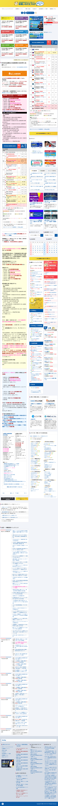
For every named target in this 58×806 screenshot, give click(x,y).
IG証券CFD (46, 487)
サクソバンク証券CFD (48, 488)
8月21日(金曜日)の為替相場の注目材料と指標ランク (21, 717)
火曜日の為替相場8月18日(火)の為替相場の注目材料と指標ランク (36, 759)
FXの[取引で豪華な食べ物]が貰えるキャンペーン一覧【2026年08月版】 (20, 593)
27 (49, 252)
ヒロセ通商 (49, 309)
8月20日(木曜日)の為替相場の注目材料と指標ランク (21, 699)
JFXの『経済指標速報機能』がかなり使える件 (20, 606)
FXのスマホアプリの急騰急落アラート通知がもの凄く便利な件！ (20, 557)
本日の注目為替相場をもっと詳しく (43, 133)
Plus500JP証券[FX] (35, 338)
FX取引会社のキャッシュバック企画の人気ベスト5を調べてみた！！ (20, 572)
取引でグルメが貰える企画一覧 (37, 186)
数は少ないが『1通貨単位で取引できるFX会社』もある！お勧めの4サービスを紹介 (20, 575)
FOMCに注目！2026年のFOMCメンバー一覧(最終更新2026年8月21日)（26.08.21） (50, 758)
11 (35, 248)
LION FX (32, 448)
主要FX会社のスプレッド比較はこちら (9, 515)
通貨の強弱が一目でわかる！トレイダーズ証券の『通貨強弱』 (20, 560)
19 (37, 250)
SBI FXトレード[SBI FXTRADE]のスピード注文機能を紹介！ (20, 609)
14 (42, 248)
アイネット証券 (33, 454)
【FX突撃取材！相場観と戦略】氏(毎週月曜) (21, 662)
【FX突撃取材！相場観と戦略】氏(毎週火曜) (21, 678)
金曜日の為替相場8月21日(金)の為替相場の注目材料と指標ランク (36, 772)
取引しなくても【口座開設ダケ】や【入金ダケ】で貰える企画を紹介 (20, 628)
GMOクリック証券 (34, 443)
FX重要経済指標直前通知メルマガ (10, 480)
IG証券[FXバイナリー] (48, 464)
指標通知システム (5, 755)
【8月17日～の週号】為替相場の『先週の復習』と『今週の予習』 (21, 668)
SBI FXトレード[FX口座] (35, 276)
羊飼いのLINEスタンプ (8, 471)
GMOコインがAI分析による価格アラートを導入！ (20, 546)
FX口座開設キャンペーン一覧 (9, 466)
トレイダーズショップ (35, 489)
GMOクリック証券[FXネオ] (37, 360)
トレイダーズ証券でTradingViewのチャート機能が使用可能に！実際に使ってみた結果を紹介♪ (20, 553)
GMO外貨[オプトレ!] (48, 466)
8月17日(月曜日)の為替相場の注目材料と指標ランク (21, 658)
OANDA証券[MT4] (47, 448)
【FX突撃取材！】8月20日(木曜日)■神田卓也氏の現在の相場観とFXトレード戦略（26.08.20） (50, 797)
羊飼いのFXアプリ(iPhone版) (9, 474)
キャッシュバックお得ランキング (50, 496)
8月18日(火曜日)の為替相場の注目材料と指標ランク (21, 675)
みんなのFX (51, 298)
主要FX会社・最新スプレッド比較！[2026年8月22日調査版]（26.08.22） (50, 748)
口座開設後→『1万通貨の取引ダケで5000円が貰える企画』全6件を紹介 (20, 625)
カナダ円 (12, 184)
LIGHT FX (49, 300)
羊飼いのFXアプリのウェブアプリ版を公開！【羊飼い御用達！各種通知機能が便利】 (20, 536)
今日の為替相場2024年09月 (22, 67)
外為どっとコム (5, 507)
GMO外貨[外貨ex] (35, 362)
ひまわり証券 (34, 387)
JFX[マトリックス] (35, 333)
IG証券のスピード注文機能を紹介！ (19, 595)
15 (44, 248)
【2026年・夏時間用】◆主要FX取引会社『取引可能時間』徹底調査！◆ (20, 543)
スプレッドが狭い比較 (35, 183)
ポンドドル (13, 166)
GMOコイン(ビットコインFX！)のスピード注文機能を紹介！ (20, 622)
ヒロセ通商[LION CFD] (35, 375)
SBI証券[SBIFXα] (34, 378)
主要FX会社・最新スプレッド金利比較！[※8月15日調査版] (21, 640)
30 (56, 252)
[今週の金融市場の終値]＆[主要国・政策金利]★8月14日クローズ (21, 650)
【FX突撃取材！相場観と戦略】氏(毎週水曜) (21, 688)
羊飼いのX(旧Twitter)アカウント (10, 111)
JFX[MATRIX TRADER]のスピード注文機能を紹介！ (20, 578)
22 (44, 250)
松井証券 (32, 377)
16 (30, 250)
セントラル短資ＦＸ (34, 463)
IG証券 (32, 340)
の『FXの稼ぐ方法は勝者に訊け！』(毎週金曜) (21, 720)
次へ (25, 493)
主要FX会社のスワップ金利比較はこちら (10, 517)
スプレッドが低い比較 (35, 189)
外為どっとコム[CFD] (35, 281)
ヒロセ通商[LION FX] (35, 321)
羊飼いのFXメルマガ (8, 477)
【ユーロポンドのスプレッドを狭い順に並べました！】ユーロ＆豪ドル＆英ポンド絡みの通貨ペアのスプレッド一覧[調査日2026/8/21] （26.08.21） (51, 763)
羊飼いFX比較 (4, 750)
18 (35, 250)
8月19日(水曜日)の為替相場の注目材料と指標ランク (21, 685)
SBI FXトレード (33, 446)
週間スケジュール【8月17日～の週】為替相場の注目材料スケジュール (36, 751)
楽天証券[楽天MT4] (47, 449)
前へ (4, 493)
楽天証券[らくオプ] (47, 467)
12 (37, 248)
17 (33, 250)
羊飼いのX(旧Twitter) (8, 475)
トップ (12, 493)
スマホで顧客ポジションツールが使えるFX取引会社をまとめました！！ (20, 566)
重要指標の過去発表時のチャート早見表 (11, 463)
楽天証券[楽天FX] (5, 512)
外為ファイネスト (34, 279)
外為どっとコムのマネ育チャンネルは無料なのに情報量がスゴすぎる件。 (20, 563)
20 (39, 250)
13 (39, 248)
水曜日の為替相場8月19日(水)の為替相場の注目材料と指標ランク (36, 763)
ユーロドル (13, 196)
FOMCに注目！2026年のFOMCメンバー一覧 (20, 636)
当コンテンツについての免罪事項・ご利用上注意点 (13, 227)
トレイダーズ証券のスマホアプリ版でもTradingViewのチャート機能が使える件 (20, 569)
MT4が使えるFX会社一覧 (49, 189)
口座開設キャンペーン (6, 748)
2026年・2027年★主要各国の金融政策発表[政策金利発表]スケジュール (20, 581)
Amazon (32, 488)
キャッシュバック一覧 (48, 495)
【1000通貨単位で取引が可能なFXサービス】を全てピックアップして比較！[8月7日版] (20, 602)
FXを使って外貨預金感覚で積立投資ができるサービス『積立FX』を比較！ (20, 549)
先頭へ (17, 493)
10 (33, 248)
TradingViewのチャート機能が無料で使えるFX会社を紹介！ (20, 540)
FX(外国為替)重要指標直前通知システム (11, 465)
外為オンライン (35, 367)
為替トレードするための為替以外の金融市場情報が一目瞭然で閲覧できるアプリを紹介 (20, 532)
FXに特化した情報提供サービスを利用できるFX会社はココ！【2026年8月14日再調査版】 (20, 615)
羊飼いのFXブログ (6, 744)
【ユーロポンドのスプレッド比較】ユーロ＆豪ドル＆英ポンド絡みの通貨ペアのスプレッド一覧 (20, 632)
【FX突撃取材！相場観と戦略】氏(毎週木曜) (21, 703)
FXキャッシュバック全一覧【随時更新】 (8, 499)
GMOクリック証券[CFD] (35, 373)
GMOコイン (33, 376)
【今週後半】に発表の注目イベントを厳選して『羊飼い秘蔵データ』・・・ (21, 695)
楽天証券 (46, 482)
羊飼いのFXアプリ (30, 12)
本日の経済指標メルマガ (8, 478)
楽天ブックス (33, 490)
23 (56, 250)
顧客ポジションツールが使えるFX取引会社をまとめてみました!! (20, 584)
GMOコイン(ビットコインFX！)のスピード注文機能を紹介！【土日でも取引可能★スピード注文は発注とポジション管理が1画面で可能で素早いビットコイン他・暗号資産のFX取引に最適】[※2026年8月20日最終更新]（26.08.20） (51, 790)
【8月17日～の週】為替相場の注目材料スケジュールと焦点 (21, 654)
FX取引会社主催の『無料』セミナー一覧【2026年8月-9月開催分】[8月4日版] (20, 590)
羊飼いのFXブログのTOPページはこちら (14, 486)
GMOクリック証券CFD (48, 489)
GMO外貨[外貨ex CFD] (35, 380)
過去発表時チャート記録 (6, 753)
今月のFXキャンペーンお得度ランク (22, 499)
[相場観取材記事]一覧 (20, 768)
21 (42, 250)
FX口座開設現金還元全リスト (36, 392)
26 (47, 252)
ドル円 (12, 161)
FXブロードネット (6, 92)
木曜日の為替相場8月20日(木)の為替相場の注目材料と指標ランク (36, 768)
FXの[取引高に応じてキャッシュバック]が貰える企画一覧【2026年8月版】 (20, 598)
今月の (9, 467)
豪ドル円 (40, 53)
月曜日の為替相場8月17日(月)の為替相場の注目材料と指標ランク (36, 755)
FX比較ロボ (6, 469)
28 (51, 252)
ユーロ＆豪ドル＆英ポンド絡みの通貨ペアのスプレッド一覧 (21, 723)
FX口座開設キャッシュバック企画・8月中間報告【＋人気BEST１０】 (20, 619)
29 (54, 252)
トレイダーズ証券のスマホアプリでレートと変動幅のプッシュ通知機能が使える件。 (20, 612)
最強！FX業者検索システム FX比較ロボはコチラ (39, 436)
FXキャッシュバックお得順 (35, 390)
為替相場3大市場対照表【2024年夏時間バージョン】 (14, 484)
